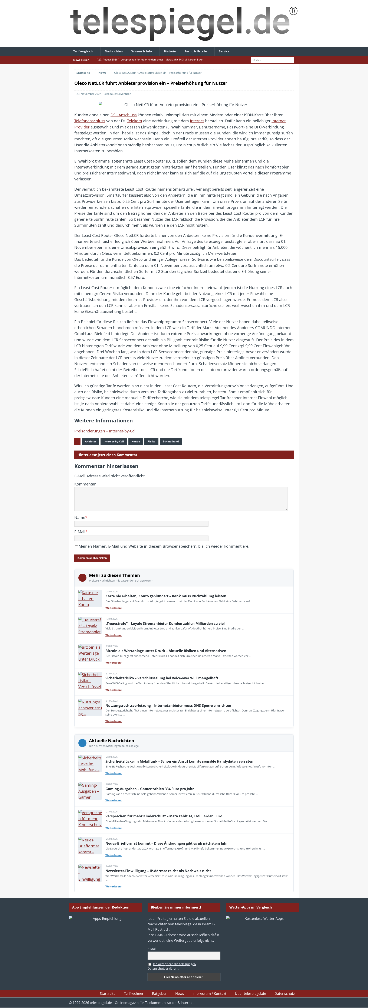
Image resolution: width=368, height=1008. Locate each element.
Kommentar (85, 484)
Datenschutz (285, 993)
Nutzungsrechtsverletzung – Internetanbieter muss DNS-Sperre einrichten (168, 705)
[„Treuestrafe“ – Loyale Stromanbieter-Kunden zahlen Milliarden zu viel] (90, 625)
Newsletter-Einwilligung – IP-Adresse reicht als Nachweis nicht (158, 870)
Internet (197, 120)
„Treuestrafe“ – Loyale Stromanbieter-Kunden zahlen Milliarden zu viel (165, 623)
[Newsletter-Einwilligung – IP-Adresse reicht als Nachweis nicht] (90, 873)
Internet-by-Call (114, 441)
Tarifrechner (134, 993)
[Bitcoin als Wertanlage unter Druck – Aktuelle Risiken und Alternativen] (90, 653)
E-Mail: (152, 949)
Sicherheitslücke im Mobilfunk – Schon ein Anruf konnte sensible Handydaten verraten (179, 761)
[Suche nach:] (272, 59)
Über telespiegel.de (250, 993)
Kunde (136, 441)
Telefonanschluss (89, 120)
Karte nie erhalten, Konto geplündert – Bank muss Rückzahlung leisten (165, 596)
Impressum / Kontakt (209, 993)
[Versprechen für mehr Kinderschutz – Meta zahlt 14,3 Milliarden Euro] (90, 818)
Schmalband (171, 441)
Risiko (151, 441)
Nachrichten (114, 51)
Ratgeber (159, 993)
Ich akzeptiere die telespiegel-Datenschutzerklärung (172, 966)
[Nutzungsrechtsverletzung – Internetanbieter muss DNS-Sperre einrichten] (90, 707)
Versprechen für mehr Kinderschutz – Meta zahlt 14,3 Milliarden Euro (163, 816)
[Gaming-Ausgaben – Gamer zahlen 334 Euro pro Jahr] (90, 791)
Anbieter (90, 441)
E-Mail (79, 531)
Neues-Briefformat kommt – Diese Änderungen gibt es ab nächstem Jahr (166, 843)
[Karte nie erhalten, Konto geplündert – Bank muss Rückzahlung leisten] (90, 598)
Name (79, 517)
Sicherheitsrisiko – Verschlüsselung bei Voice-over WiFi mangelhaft (161, 678)
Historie (170, 51)
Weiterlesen (113, 608)
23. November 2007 (88, 94)
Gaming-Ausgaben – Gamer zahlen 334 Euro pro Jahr (149, 788)
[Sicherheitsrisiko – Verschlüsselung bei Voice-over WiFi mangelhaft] (90, 680)
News (179, 993)
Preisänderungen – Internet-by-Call (105, 430)
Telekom (134, 120)
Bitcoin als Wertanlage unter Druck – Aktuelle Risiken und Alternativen (165, 650)
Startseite (107, 993)
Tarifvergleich (83, 51)
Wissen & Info (141, 51)
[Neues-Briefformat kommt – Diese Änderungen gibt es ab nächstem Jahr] (90, 845)
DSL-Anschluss (124, 114)
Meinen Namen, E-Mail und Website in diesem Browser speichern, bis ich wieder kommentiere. (164, 546)
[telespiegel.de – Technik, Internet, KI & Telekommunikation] (184, 23)
